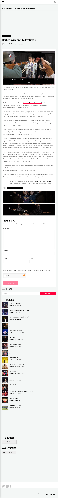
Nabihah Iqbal (14, 378)
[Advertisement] (29, 22)
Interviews (22, 493)
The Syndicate (14, 398)
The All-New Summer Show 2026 (19, 310)
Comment (6, 228)
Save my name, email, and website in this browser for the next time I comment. (26, 270)
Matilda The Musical (15, 303)
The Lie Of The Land (16, 405)
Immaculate (13, 371)
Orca (11, 351)
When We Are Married (16, 385)
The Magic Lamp (14, 358)
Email (5, 258)
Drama (4, 35)
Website (31, 258)
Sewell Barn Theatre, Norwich (44, 181)
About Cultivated (50, 494)
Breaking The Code (15, 344)
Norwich (9, 187)
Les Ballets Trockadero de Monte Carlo (21, 391)
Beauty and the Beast (16, 330)
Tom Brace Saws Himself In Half (19, 317)
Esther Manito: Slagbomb (17, 364)
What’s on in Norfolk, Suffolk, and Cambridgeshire (40, 493)
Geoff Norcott (14, 337)
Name (5, 251)
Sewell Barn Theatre (17, 187)
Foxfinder (12, 324)
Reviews (8, 35)
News (11, 493)
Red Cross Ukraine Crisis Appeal (32, 103)
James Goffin (9, 44)
